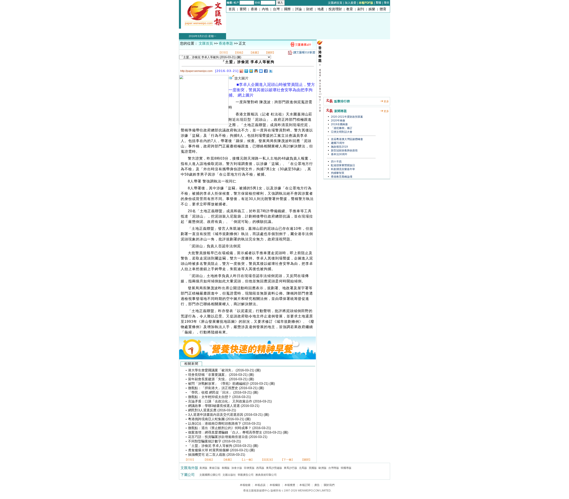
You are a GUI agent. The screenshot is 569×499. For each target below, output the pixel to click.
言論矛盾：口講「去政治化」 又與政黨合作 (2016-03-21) (230, 401)
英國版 (313, 467)
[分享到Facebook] (265, 71)
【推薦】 (254, 52)
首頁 (231, 9)
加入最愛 (350, 2)
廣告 (317, 485)
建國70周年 (337, 143)
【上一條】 (247, 459)
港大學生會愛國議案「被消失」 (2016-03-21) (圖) (224, 370)
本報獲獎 (289, 485)
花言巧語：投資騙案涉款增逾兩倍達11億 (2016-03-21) (227, 437)
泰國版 (226, 467)
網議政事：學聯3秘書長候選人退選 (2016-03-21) (223, 406)
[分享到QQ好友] (255, 71)
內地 (265, 9)
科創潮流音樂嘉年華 (342, 169)
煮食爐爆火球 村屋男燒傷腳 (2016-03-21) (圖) (221, 450)
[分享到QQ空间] (250, 71)
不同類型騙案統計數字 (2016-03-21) (214, 441)
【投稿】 (239, 52)
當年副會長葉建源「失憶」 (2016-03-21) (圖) (221, 379)
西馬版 (260, 467)
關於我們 (329, 485)
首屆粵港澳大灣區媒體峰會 (346, 139)
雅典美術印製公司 (266, 474)
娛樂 (372, 9)
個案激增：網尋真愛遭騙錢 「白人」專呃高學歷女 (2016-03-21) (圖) (238, 432)
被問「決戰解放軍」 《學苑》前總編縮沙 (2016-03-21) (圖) (231, 383)
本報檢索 (245, 485)
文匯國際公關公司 (210, 474)
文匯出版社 (229, 474)
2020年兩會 (337, 120)
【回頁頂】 (267, 459)
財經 (309, 9)
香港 (254, 9)
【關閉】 (270, 52)
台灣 (276, 9)
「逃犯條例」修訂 (341, 128)
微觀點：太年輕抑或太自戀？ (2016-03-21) (219, 397)
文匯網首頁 (335, 2)
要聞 (243, 9)
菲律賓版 (249, 467)
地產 (320, 9)
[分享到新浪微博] (241, 71)
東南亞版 (214, 467)
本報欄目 (275, 485)
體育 (383, 9)
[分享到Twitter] (270, 71)
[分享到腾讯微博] (246, 71)
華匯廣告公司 (246, 474)
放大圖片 (241, 78)
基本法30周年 (338, 154)
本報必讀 (260, 485)
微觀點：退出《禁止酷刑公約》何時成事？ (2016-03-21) (229, 428)
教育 (349, 9)
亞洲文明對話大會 (341, 131)
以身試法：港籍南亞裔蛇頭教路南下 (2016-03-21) (224, 423)
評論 (298, 9)
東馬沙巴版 (290, 467)
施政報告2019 (339, 146)
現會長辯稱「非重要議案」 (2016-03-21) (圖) (221, 374)
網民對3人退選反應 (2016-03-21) (212, 410)
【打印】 (223, 52)
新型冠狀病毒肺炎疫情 (344, 150)
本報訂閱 (304, 485)
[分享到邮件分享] (260, 71)
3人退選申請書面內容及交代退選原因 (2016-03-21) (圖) (228, 414)
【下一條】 (287, 459)
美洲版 (203, 467)
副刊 (360, 9)
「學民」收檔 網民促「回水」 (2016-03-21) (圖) (223, 392)
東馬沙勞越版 (274, 467)
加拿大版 (236, 467)
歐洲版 (323, 467)
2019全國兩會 (339, 124)
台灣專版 (333, 467)
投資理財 (335, 9)
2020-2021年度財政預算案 (346, 116)
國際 (287, 9)
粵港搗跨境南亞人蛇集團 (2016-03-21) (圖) (219, 419)
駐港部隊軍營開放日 (342, 165)
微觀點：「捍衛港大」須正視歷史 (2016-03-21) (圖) (226, 388)
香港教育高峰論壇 (341, 176)
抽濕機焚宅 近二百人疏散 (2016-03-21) (216, 454)
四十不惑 (336, 161)
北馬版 (303, 467)
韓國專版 (346, 467)
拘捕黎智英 (337, 172)
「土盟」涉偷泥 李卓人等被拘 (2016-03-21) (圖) (223, 446)
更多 (386, 101)
